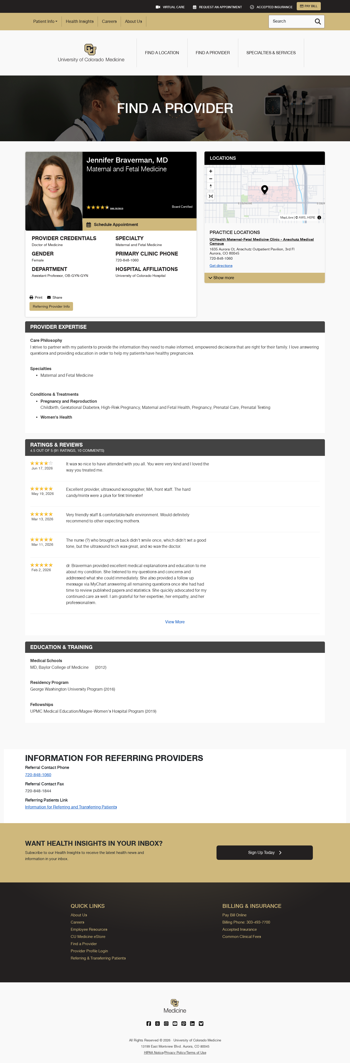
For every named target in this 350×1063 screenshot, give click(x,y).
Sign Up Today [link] (261, 852)
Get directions (221, 266)
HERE (311, 217)
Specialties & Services (271, 52)
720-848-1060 (38, 774)
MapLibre (286, 217)
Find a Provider (213, 52)
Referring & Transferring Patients (98, 958)
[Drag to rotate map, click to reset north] (210, 186)
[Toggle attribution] (319, 217)
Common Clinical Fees (241, 936)
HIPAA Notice (153, 1053)
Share (57, 297)
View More (175, 621)
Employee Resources (89, 929)
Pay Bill (311, 6)
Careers (109, 21)
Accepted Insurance (239, 929)
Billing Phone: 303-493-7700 (246, 922)
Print (38, 297)
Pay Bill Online (234, 915)
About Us (133, 21)
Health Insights (80, 21)
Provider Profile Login (89, 951)
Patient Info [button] (43, 21)
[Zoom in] (210, 171)
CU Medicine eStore (88, 936)
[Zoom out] (210, 178)
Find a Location (162, 52)
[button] (264, 190)
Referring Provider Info (51, 306)
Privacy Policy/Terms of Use (185, 1053)
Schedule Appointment (115, 224)
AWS (302, 217)
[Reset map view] (210, 196)
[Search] (318, 21)
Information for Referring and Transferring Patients (71, 807)
